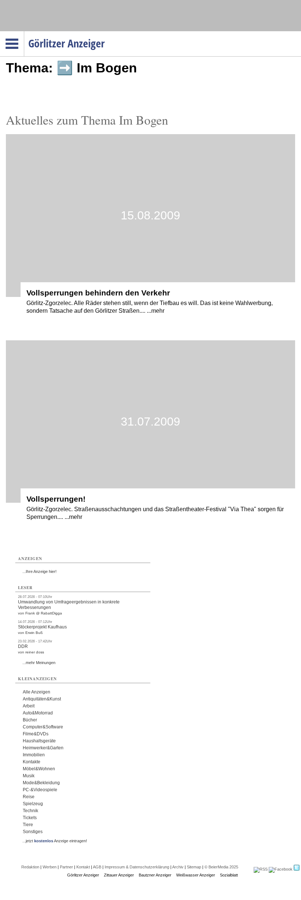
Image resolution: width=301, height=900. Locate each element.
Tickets (30, 818)
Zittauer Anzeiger (119, 875)
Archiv (178, 867)
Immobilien (34, 755)
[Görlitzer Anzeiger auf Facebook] (281, 869)
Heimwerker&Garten (43, 748)
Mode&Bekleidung (41, 783)
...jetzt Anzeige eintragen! (54, 841)
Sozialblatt (229, 875)
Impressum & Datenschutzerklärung (137, 867)
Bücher (30, 720)
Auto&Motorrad (38, 713)
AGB (97, 867)
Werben (50, 867)
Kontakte (31, 762)
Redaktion (30, 867)
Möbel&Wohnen (39, 769)
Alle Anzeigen (36, 692)
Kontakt (83, 867)
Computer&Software (43, 727)
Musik (29, 776)
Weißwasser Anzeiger (195, 875)
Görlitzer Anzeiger (83, 875)
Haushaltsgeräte (39, 741)
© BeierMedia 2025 (221, 867)
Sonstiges (33, 831)
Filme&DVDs (35, 734)
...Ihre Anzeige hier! (39, 571)
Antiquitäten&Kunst (42, 699)
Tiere (28, 825)
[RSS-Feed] (261, 869)
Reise (29, 797)
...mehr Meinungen (38, 662)
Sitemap (194, 867)
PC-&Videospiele (40, 790)
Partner (66, 867)
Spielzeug (33, 804)
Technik (30, 811)
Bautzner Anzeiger (155, 875)
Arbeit (29, 706)
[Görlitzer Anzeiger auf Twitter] (297, 869)
